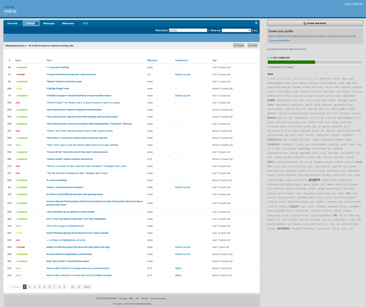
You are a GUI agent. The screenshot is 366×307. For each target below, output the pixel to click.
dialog (317, 104)
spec (303, 206)
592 (9, 275)
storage (347, 210)
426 (9, 240)
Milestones (66, 23)
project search (294, 184)
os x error (320, 170)
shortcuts (272, 206)
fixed (320, 122)
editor (343, 109)
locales (287, 157)
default (353, 100)
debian (332, 100)
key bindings (289, 148)
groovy (315, 130)
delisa (178, 268)
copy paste (349, 95)
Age (214, 60)
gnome (326, 126)
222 (9, 166)
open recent (349, 166)
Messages (49, 23)
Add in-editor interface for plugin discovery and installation (78, 268)
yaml (344, 228)
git (319, 126)
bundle (296, 87)
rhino (299, 193)
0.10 (272, 78)
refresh (312, 188)
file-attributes (301, 117)
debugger (343, 100)
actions (337, 78)
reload (321, 188)
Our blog (123, 298)
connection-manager (302, 95)
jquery (344, 144)
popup (289, 180)
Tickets (29, 23)
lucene (311, 157)
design (308, 104)
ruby (348, 193)
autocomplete (274, 83)
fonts (343, 122)
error (335, 113)
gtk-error (330, 130)
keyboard (338, 148)
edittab (351, 109)
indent (315, 139)
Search (256, 23)
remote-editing (334, 188)
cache (328, 87)
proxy (307, 184)
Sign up (359, 3)
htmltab (293, 139)
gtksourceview (275, 135)
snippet (294, 206)
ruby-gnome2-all (286, 197)
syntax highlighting (321, 215)
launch (315, 153)
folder (335, 122)
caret (336, 87)
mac (318, 157)
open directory (323, 166)
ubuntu (297, 224)
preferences (300, 180)
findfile (312, 122)
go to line (286, 130)
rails (323, 184)
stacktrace (316, 210)
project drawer (329, 180)
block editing (299, 83)
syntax (285, 215)
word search (323, 228)
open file (337, 166)
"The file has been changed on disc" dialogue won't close (77, 173)
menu (271, 161)
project (314, 179)
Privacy (144, 298)
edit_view (324, 109)
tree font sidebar (276, 224)
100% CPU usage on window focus (65, 226)
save (312, 197)
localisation (299, 157)
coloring (304, 91)
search (283, 201)
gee (314, 126)
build (354, 83)
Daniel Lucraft (182, 74)
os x (310, 170)
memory (349, 157)
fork (350, 122)
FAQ (131, 298)
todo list (326, 219)
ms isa (308, 162)
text (278, 219)
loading (278, 157)
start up (328, 210)
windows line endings (303, 228)
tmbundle (315, 219)
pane (342, 170)
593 (9, 268)
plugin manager (275, 180)
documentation (275, 109)
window (271, 228)
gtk (322, 130)
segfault (320, 201)
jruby (352, 144)
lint (358, 153)
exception (344, 113)
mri (301, 162)
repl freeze (349, 188)
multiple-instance (343, 162)
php (350, 175)
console (319, 95)
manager (339, 157)
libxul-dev (333, 153)
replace (271, 193)
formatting (272, 126)
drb (303, 109)
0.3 (149, 74)
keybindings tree (322, 148)
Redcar (9, 7)
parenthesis (353, 170)
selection (332, 201)
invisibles (287, 144)
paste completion (286, 175)
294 (9, 102)
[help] (254, 30)
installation (273, 144)
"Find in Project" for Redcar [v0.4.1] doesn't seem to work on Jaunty (83, 102)
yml (350, 228)
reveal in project (286, 193)
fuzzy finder (295, 126)
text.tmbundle (289, 219)
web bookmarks (350, 224)
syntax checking (300, 215)
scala (319, 197)
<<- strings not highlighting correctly (65, 240)
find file (320, 117)
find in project (345, 117)
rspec (341, 193)
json (278, 148)
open (310, 166)
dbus (324, 100)
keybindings (304, 148)
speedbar (321, 206)
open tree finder (275, 170)
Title (49, 60)
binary (287, 83)
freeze (283, 126)
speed (310, 206)
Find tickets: (162, 30)
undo (332, 224)
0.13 (85, 23)
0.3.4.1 (287, 78)
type (289, 224)
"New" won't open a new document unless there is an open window (82, 145)
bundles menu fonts (312, 87)
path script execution (309, 175)
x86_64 (336, 228)
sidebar (283, 206)
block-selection (328, 83)
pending (326, 175)
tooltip (351, 219)
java (307, 144)
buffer (342, 83)
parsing (271, 175)
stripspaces (273, 215)
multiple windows (323, 162)
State (18, 60)
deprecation (297, 104)
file (280, 117)
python (315, 184)
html (285, 139)
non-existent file (297, 166)
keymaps (305, 153)
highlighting (274, 139)
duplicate (312, 109)
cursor (316, 100)
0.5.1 (302, 78)
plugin (357, 175)
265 (9, 130)
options (303, 170)
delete (270, 104)
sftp (340, 201)
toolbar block (340, 219)
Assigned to (181, 60)
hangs (300, 135)
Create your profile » (280, 40)
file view (287, 117)
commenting (343, 91)
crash (271, 100)
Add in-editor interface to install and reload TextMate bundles (79, 275)
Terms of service (158, 298)
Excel (240, 45)
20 (72, 286)
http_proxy (305, 139)
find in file (331, 117)
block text (313, 83)
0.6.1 (310, 78)
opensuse (291, 170)
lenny (324, 153)
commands (329, 91)
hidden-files (323, 135)
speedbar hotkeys (337, 206)
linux (269, 157)
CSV (254, 45)
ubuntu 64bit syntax (313, 224)
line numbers (347, 153)
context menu (333, 95)
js (273, 148)
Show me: (215, 30)
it (294, 144)
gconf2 (307, 126)
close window (283, 91)
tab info (343, 215)
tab (335, 215)
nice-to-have (280, 166)
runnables (302, 197)
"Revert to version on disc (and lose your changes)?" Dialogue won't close (86, 166)
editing (334, 109)
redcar (10, 10)
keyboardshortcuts (277, 153)
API (137, 298)
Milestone (152, 60)
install (348, 139)
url (338, 224)
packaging (332, 170)
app (344, 78)
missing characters (287, 162)
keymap (293, 153)
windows (283, 228)
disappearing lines (343, 104)
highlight (335, 135)
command (315, 91)
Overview (12, 23)
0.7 (316, 78)
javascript (333, 144)
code (295, 91)
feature (272, 117)
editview (271, 113)
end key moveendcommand (293, 113)
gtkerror (341, 130)
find (312, 117)
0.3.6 (295, 78)
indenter (339, 139)
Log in (348, 3)
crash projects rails (287, 100)
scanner (328, 197)
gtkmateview (354, 130)
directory (327, 104)
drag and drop (292, 109)
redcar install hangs (296, 188)
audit (350, 78)
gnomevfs (337, 126)
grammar (305, 130)
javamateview (319, 144)
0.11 (279, 78)
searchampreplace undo (301, 201)
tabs (351, 215)
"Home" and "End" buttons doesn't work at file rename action (79, 130)
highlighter (347, 135)
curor (308, 100)
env (329, 113)
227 (9, 173)
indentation (327, 139)
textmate (304, 219)
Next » (87, 286)
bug (348, 83)
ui (327, 224)
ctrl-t (301, 100)
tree (359, 219)
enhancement (317, 113)
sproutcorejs (302, 210)
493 (9, 226)
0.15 (149, 268)
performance (339, 175)
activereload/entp (106, 298)
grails (296, 130)
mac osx (327, 157)
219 (9, 145)
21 (79, 286)
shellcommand (352, 201)
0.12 (149, 159)
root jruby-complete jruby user (319, 193)
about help (325, 78)
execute (356, 113)
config (286, 95)
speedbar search (284, 210)
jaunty (300, 144)
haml (292, 135)
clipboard (346, 87)
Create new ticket (316, 23)
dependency (282, 104)
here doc (310, 135)
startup (337, 210)
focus (328, 122)
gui (286, 135)
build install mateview (279, 87)
